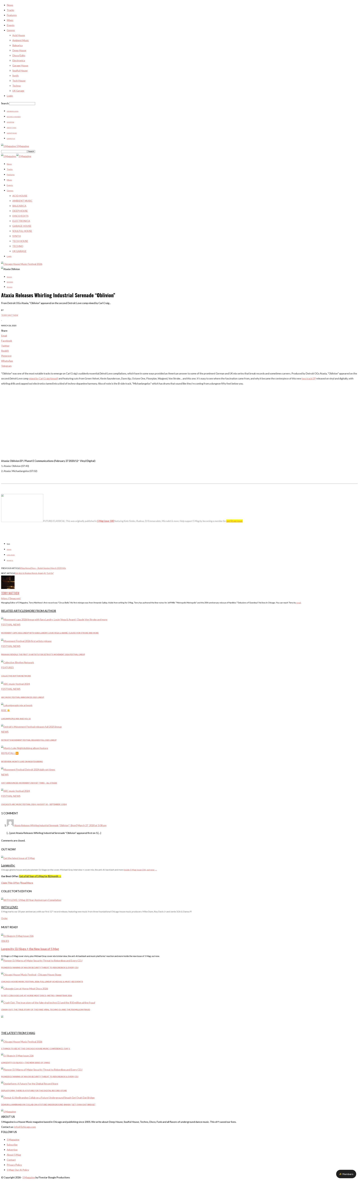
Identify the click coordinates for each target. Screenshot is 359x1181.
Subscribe (12, 1144)
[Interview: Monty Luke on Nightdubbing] (24, 748)
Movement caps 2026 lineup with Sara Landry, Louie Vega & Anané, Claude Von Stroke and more (50, 633)
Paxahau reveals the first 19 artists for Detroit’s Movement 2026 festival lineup (43, 654)
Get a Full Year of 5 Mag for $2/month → (40, 876)
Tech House (19, 80)
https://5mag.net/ (11, 598)
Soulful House (20, 70)
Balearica (17, 45)
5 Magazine (13, 1139)
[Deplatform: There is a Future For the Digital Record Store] (29, 1083)
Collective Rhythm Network (16, 676)
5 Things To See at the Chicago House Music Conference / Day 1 (35, 1048)
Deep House (19, 50)
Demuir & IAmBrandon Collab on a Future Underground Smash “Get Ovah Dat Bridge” (48, 1104)
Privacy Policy (14, 1164)
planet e (10, 560)
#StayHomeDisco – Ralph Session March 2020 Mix (43, 568)
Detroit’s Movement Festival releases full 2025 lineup (29, 740)
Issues (5, 941)
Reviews (10, 282)
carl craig (11, 555)
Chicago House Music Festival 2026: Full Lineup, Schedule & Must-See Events (42, 981)
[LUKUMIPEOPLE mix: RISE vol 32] (16, 705)
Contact (11, 1159)
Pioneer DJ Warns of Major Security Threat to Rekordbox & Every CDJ (39, 967)
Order (4, 918)
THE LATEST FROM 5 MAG (18, 1033)
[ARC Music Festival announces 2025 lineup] (15, 683)
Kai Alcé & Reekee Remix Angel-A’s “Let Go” (34, 573)
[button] (346, 1174)
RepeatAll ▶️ (10, 753)
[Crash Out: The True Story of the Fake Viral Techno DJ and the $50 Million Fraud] (48, 1002)
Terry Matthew (9, 315)
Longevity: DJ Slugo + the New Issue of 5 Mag (30, 948)
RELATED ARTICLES (14, 610)
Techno (16, 85)
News (10, 5)
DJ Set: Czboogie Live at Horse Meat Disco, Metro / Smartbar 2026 (36, 995)
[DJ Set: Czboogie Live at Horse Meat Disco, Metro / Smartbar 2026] (24, 988)
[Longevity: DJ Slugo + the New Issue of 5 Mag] (17, 935)
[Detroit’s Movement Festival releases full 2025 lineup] (31, 726)
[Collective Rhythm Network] (17, 662)
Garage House (20, 65)
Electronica (18, 60)
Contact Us (11, 138)
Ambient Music (20, 40)
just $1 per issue (234, 520)
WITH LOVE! (9, 907)
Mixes (10, 20)
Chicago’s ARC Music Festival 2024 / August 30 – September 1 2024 (34, 804)
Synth (15, 75)
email (298, 602)
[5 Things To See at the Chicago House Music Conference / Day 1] (21, 1041)
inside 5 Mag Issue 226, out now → (140, 869)
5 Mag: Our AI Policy (18, 1169)
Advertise (10, 122)
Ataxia (9, 549)
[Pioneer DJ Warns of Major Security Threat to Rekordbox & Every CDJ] (41, 960)
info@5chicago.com (25, 1126)
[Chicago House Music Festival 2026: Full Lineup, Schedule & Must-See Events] (31, 974)
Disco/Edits (18, 55)
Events (10, 25)
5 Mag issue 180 (105, 520)
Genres (11, 30)
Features (12, 15)
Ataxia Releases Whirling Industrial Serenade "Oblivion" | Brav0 (45, 825)
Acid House (18, 35)
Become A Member (14, 117)
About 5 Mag (11, 127)
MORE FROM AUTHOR (41, 610)
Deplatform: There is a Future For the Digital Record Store (34, 1090)
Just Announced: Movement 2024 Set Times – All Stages (29, 783)
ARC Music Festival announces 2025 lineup (22, 697)
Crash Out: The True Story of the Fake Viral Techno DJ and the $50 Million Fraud (45, 1009)
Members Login (12, 111)
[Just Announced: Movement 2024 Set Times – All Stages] (28, 769)
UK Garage (18, 90)
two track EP (309, 378)
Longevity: (8, 865)
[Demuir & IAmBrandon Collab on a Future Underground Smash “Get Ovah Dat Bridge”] (48, 1097)
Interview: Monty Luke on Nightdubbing (22, 761)
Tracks (10, 10)
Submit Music (12, 133)
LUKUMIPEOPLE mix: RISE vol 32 (16, 719)
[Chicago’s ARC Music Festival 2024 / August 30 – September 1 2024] (15, 790)
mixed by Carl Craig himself (43, 378)
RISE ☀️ (5, 710)
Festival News (10, 624)
